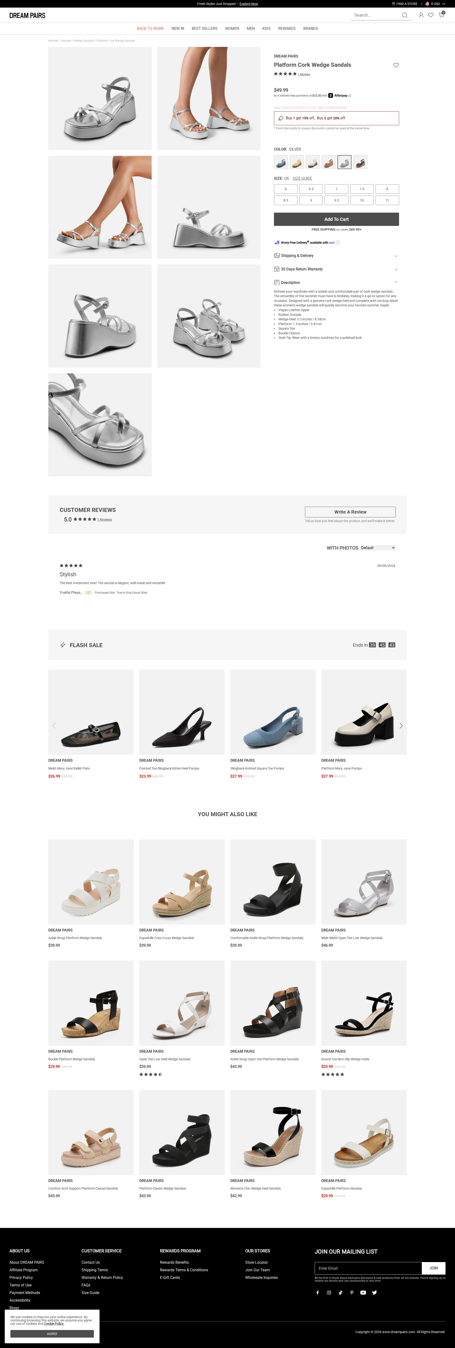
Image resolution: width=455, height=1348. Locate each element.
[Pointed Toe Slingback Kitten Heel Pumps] (182, 712)
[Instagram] (329, 1292)
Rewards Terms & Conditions (184, 1270)
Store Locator (256, 1262)
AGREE (52, 1334)
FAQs (86, 1285)
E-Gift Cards (170, 1278)
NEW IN (178, 28)
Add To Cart (336, 219)
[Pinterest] (352, 1292)
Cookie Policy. (54, 1324)
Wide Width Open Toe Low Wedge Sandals (351, 938)
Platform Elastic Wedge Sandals (162, 1188)
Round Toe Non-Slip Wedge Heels (345, 1059)
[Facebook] (317, 1292)
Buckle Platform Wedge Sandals (71, 1059)
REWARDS (287, 28)
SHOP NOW (269, 4)
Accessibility (19, 1300)
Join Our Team (257, 1270)
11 (387, 200)
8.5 (285, 200)
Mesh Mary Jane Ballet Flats (69, 768)
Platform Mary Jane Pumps (341, 768)
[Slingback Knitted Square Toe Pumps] (273, 712)
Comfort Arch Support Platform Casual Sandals (83, 1188)
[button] (435, 4)
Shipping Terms (95, 1270)
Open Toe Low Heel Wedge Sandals (165, 1059)
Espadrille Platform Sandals (341, 1188)
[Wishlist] (431, 15)
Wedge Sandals (84, 40)
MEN (251, 28)
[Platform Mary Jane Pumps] (364, 712)
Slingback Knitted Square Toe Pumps (257, 768)
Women (53, 40)
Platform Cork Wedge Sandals (116, 40)
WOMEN (232, 28)
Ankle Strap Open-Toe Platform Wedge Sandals (264, 1059)
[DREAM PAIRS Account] (421, 15)
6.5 (311, 189)
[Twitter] (374, 1292)
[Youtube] (363, 1292)
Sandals (66, 40)
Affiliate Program (23, 1270)
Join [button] (433, 1268)
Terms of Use (20, 1285)
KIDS (266, 28)
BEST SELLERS (205, 28)
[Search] (405, 15)
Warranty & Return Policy (102, 1278)
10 (362, 200)
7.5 (361, 189)
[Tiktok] (340, 1292)
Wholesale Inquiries (261, 1278)
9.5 (336, 200)
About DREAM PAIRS (26, 1262)
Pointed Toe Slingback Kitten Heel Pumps (169, 768)
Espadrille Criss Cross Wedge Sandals (166, 938)
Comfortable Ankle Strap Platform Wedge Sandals (266, 938)
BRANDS (310, 28)
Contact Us (91, 1262)
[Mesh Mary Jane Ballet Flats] (91, 712)
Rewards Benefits (174, 1262)
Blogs (14, 1308)
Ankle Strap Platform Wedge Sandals (75, 938)
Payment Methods (24, 1293)
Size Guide (302, 178)
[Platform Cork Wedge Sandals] (281, 162)
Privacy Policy (21, 1278)
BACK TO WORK (150, 28)
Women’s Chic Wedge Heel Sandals (255, 1188)
